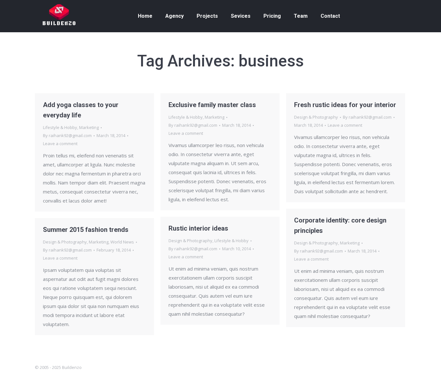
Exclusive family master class (212, 105)
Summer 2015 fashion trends (85, 229)
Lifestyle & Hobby (60, 127)
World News (122, 242)
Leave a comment (60, 143)
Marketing (89, 127)
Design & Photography (316, 117)
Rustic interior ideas (198, 228)
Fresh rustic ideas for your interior (345, 105)
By (67, 135)
